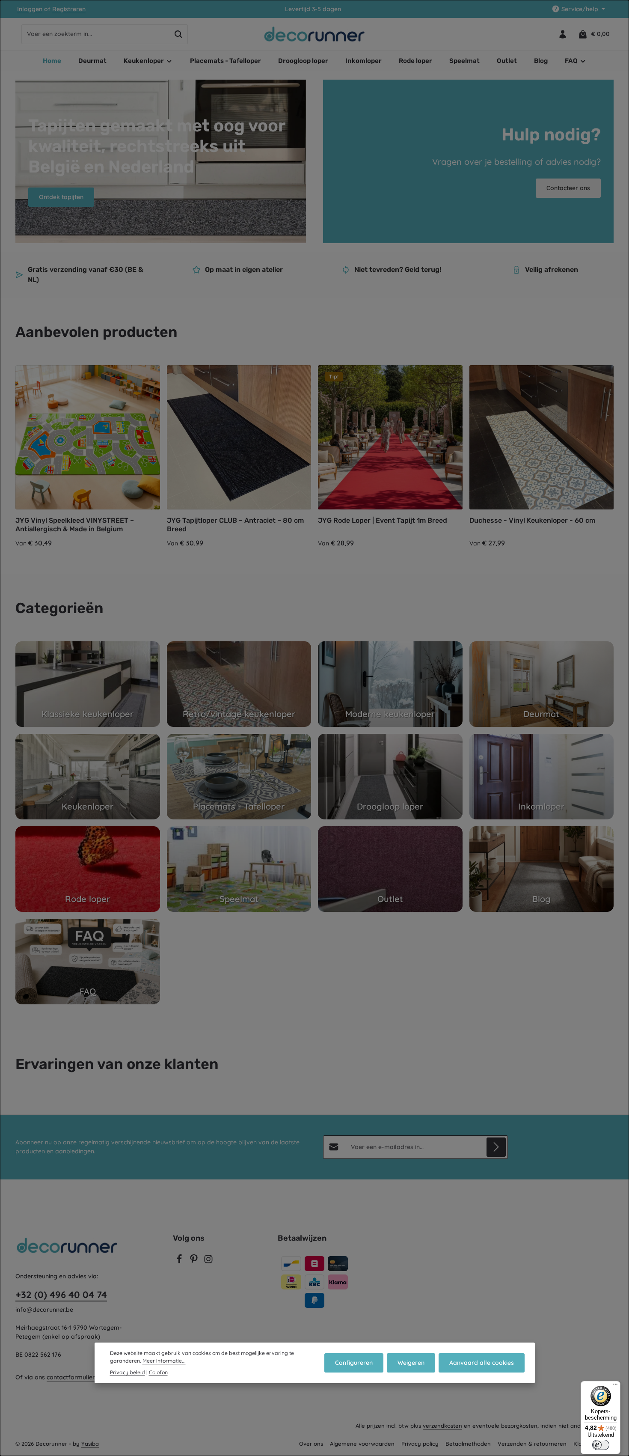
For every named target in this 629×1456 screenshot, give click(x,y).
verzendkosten (442, 1425)
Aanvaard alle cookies (481, 1363)
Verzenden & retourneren (532, 1443)
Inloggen (29, 9)
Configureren (354, 1363)
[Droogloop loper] (390, 776)
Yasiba (90, 1443)
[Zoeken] (178, 34)
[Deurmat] (541, 684)
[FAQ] (87, 961)
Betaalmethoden (468, 1443)
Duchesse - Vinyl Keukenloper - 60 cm (532, 520)
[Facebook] (180, 1261)
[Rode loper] (87, 869)
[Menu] (615, 1386)
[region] (314, 457)
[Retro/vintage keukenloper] (239, 684)
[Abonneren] (496, 1147)
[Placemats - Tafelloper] (239, 776)
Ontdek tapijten (61, 197)
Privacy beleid (127, 1372)
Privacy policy (420, 1443)
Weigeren (411, 1363)
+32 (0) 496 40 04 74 (61, 1295)
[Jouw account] (562, 34)
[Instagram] (208, 1261)
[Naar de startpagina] (314, 34)
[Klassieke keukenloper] (87, 684)
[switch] (600, 1445)
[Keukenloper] (87, 776)
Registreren (69, 9)
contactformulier (71, 1377)
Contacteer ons (568, 188)
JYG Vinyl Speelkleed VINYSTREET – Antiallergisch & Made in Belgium (74, 524)
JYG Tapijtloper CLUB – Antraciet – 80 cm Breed (235, 524)
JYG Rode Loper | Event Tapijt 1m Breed (382, 520)
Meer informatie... (164, 1361)
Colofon (158, 1372)
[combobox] (95, 34)
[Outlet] (390, 869)
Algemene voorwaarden (362, 1443)
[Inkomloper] (541, 776)
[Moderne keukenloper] (390, 684)
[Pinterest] (194, 1261)
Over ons (311, 1443)
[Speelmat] (239, 869)
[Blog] (541, 869)
